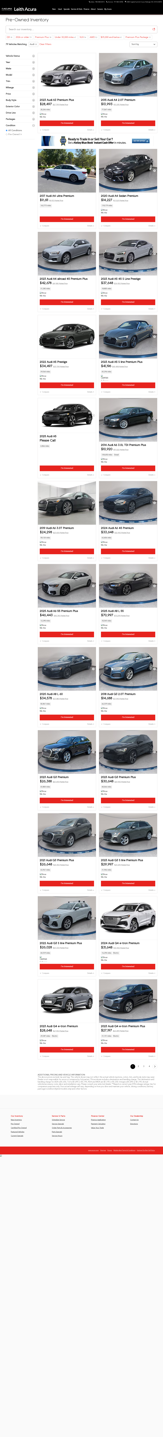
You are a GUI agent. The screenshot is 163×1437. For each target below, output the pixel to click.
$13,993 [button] (115, 104)
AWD (93, 37)
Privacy (109, 1150)
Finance (86, 9)
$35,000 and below (111, 37)
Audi (32, 44)
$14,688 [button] (114, 698)
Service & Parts (76, 9)
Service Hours (57, 1136)
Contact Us (134, 1120)
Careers (100, 9)
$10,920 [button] (114, 449)
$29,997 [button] (115, 864)
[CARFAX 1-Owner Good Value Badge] (44, 959)
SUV (83, 37)
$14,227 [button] (114, 200)
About (93, 9)
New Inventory (16, 1120)
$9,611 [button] (51, 200)
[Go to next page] (155, 1066)
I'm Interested (67, 123)
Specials (67, 9)
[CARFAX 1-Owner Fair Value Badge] (105, 378)
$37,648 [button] (115, 283)
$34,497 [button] (54, 366)
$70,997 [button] (115, 615)
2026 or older (24, 37)
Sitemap (103, 1150)
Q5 (9, 37)
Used (60, 9)
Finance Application (98, 1120)
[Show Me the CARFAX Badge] (105, 116)
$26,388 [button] (54, 781)
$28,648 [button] (54, 1030)
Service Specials (58, 1124)
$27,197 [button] (114, 1030)
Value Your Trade (97, 1128)
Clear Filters (45, 44)
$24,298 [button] (54, 532)
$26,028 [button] (54, 947)
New (54, 9)
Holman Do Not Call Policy (146, 1150)
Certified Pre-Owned (19, 1128)
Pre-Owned (15, 1124)
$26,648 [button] (54, 864)
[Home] (7, 9)
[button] (67, 110)
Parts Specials (57, 1132)
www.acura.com (93, 1150)
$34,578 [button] (54, 698)
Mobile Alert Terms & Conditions (124, 1150)
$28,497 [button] (54, 104)
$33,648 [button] (115, 532)
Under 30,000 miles (65, 37)
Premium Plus (43, 37)
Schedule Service (58, 1120)
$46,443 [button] (54, 615)
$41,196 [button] (114, 366)
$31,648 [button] (115, 947)
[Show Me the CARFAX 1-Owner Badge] (44, 116)
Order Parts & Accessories (62, 1128)
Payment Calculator (98, 1124)
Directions (134, 1124)
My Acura (107, 9)
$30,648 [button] (115, 781)
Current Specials (17, 1136)
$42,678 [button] (54, 283)
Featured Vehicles (17, 1132)
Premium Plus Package (138, 37)
